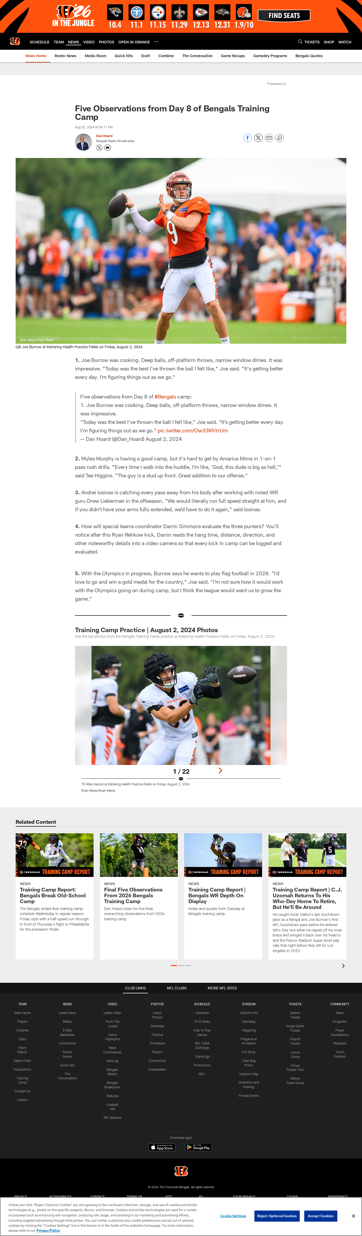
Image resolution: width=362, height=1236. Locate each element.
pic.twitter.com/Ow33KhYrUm (193, 430)
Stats (22, 1039)
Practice (157, 1034)
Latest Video (112, 1013)
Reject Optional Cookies (277, 1216)
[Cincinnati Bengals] (181, 1172)
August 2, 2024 (164, 439)
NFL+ (202, 1074)
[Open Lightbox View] (181, 722)
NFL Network (112, 1117)
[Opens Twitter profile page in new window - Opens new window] (99, 147)
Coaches (22, 1030)
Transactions (22, 1069)
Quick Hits (67, 1065)
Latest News (67, 1013)
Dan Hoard (104, 136)
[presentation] (344, 966)
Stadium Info (249, 1013)
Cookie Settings (233, 1216)
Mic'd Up (112, 1061)
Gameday (157, 1026)
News (340, 1013)
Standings (202, 1056)
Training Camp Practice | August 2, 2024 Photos (146, 629)
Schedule (202, 1013)
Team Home (22, 1013)
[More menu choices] (156, 41)
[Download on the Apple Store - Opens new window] (162, 1147)
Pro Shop (248, 1052)
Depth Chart (22, 1060)
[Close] (353, 1216)
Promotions (202, 1065)
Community (67, 1043)
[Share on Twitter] (258, 140)
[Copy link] (279, 138)
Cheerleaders (157, 1069)
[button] (174, 965)
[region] (181, 1216)
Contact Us (22, 1091)
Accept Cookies (321, 1216)
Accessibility (60, 1196)
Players (22, 1021)
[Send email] (269, 140)
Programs (340, 1021)
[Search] (300, 41)
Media (67, 1021)
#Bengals (165, 396)
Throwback (157, 1043)
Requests (340, 1043)
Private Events (249, 1095)
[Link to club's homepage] (14, 41)
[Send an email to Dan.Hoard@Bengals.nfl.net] (107, 147)
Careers (22, 1100)
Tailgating (249, 1030)
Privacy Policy (48, 1230)
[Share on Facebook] (248, 140)
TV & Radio (202, 1021)
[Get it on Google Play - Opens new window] (198, 1149)
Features (112, 1096)
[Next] (220, 770)
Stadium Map (248, 1074)
